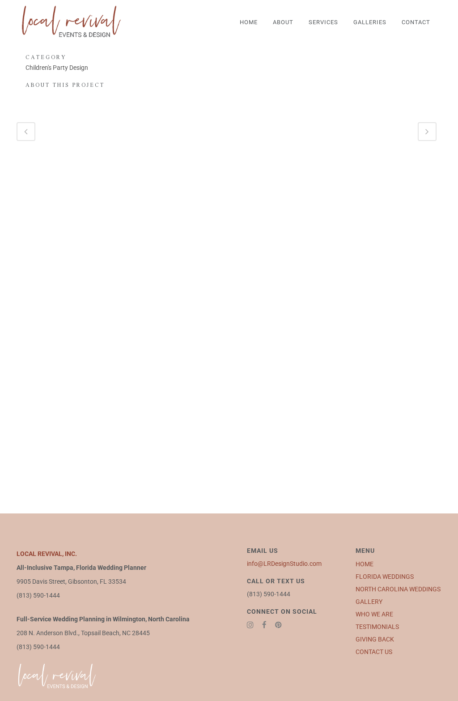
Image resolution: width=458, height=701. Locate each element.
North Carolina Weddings (398, 589)
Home (364, 564)
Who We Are (374, 614)
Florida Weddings (385, 576)
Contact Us (374, 651)
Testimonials (377, 626)
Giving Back (375, 639)
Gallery (369, 601)
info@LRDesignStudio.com (284, 563)
